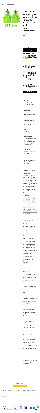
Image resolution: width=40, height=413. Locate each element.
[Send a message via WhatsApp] (37, 406)
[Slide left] (4, 25)
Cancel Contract (23, 392)
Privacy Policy (29, 390)
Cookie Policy (34, 390)
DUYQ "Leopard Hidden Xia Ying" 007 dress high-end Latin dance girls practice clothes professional (32, 65)
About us (4, 390)
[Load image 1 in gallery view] (6, 25)
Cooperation (9, 390)
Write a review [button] (20, 386)
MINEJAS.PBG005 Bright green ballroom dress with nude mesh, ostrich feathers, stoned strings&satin (32, 57)
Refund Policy (18, 390)
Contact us (13, 390)
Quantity (24, 41)
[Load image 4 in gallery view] (16, 25)
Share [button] (24, 370)
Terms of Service (17, 392)
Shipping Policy (23, 390)
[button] (2, 4)
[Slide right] (19, 25)
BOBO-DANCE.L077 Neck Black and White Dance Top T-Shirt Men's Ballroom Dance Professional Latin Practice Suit (32, 74)
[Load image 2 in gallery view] (9, 25)
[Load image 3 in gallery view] (13, 25)
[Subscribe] (20, 399)
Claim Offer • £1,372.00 (30, 91)
